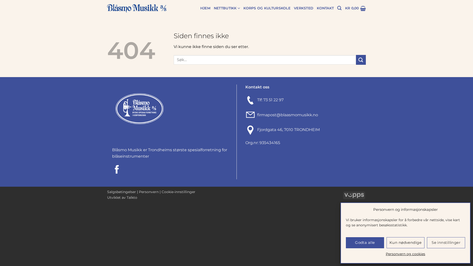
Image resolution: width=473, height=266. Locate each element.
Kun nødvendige (405, 242)
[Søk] (339, 8)
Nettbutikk (225, 8)
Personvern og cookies (405, 254)
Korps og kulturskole (266, 8)
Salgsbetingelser (121, 192)
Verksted (303, 8)
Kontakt (325, 8)
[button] (355, 8)
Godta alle (365, 242)
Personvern (149, 192)
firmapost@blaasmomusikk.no (286, 115)
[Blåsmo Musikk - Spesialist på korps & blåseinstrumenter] (136, 8)
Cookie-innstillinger (178, 192)
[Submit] (361, 60)
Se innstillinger (446, 242)
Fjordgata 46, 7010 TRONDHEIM (288, 129)
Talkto (132, 197)
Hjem (205, 8)
